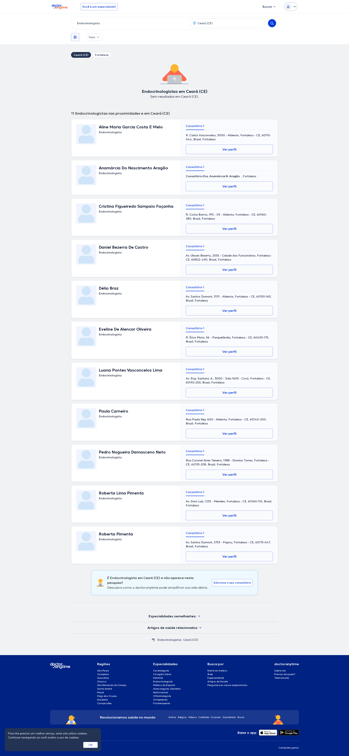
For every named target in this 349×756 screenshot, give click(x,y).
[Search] (272, 23)
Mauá (100, 692)
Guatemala (229, 717)
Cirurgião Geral (162, 674)
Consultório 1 (195, 126)
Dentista (158, 677)
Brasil (241, 717)
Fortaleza (101, 55)
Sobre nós (280, 670)
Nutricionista (160, 692)
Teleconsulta (281, 677)
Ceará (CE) (81, 55)
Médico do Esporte (164, 685)
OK (90, 745)
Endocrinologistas (169, 640)
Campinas (103, 674)
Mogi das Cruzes (107, 695)
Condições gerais (289, 747)
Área (210, 674)
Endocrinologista (163, 681)
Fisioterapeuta (161, 703)
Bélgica (182, 717)
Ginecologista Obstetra (167, 688)
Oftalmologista (162, 695)
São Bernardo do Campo (111, 685)
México (192, 717)
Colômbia (203, 717)
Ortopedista (160, 699)
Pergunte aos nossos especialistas (227, 685)
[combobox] (129, 23)
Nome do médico (217, 670)
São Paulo (103, 670)
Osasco (101, 681)
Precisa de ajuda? (284, 674)
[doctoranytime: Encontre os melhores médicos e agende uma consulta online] (153, 639)
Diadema (102, 699)
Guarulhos (103, 677)
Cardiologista (161, 670)
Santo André (104, 688)
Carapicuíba (104, 703)
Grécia (172, 717)
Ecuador (216, 717)
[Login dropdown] (290, 6)
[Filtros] (75, 37)
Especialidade (215, 677)
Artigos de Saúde (217, 681)
